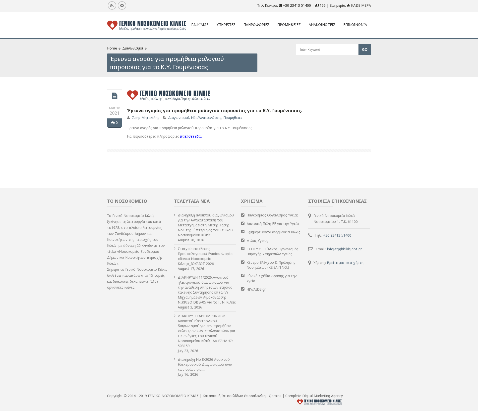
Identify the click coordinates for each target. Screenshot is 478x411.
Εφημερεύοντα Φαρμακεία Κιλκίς (273, 232)
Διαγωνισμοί (132, 48)
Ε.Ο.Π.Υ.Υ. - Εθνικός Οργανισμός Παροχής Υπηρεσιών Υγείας (272, 251)
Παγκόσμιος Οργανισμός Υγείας (272, 215)
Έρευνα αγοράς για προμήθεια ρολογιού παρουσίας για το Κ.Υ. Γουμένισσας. (214, 110)
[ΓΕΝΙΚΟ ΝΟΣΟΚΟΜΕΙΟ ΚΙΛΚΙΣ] (146, 26)
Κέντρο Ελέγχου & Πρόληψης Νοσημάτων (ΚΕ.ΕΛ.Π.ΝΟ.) (270, 265)
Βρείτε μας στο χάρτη (345, 262)
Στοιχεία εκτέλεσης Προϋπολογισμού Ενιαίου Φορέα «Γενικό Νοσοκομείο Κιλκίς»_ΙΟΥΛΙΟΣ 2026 (205, 256)
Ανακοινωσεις (322, 24)
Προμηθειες (289, 24)
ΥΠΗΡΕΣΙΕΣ (226, 24)
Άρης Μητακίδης (145, 117)
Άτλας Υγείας (257, 240)
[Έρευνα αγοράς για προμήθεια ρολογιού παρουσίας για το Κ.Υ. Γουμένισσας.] (114, 96)
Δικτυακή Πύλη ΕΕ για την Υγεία (272, 223)
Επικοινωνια (355, 24)
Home (112, 48)
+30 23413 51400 (337, 235)
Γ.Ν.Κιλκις (200, 24)
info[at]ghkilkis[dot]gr (344, 249)
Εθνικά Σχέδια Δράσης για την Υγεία (271, 278)
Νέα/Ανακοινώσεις (206, 117)
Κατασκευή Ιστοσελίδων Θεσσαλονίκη (235, 395)
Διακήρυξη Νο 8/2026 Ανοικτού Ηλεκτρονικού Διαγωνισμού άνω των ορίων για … (205, 364)
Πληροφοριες (256, 24)
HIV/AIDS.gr (256, 289)
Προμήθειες (232, 117)
